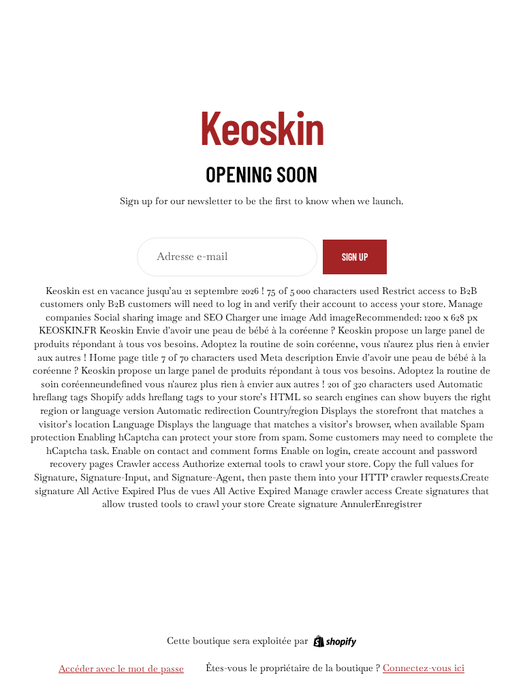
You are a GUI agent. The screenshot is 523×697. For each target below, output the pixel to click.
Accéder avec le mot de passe (121, 668)
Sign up (355, 257)
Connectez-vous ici (423, 668)
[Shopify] (334, 641)
